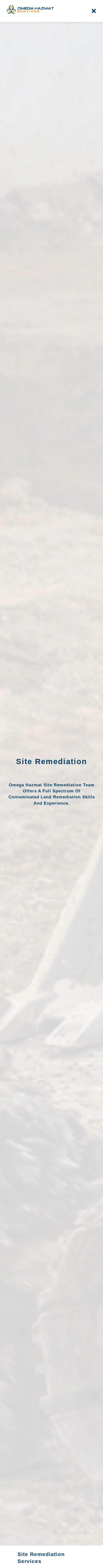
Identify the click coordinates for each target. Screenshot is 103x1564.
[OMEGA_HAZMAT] (30, 6)
